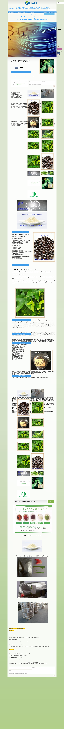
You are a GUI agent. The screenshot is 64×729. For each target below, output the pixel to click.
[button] (32, 39)
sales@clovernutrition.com (46, 8)
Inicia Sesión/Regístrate (59, 51)
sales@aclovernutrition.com (27, 501)
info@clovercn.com (11, 8)
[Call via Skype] (41, 502)
